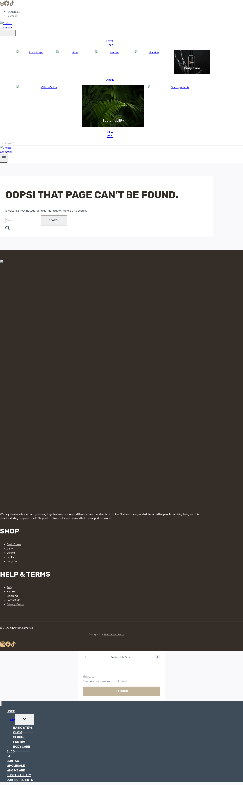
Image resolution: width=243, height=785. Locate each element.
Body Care (192, 68)
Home (110, 40)
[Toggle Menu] (8, 33)
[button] (84, 657)
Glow (74, 68)
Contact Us (13, 600)
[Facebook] (6, 4)
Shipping (12, 595)
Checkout (8, 143)
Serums (113, 68)
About (110, 79)
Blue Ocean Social (114, 634)
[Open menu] (3, 158)
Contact (12, 15)
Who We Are (48, 120)
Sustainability (113, 120)
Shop (110, 44)
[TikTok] (12, 4)
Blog (110, 132)
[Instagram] (2, 4)
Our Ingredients (178, 120)
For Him (152, 68)
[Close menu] (1, 704)
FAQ (110, 136)
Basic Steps (34, 65)
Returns (11, 591)
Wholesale (14, 11)
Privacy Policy (15, 604)
